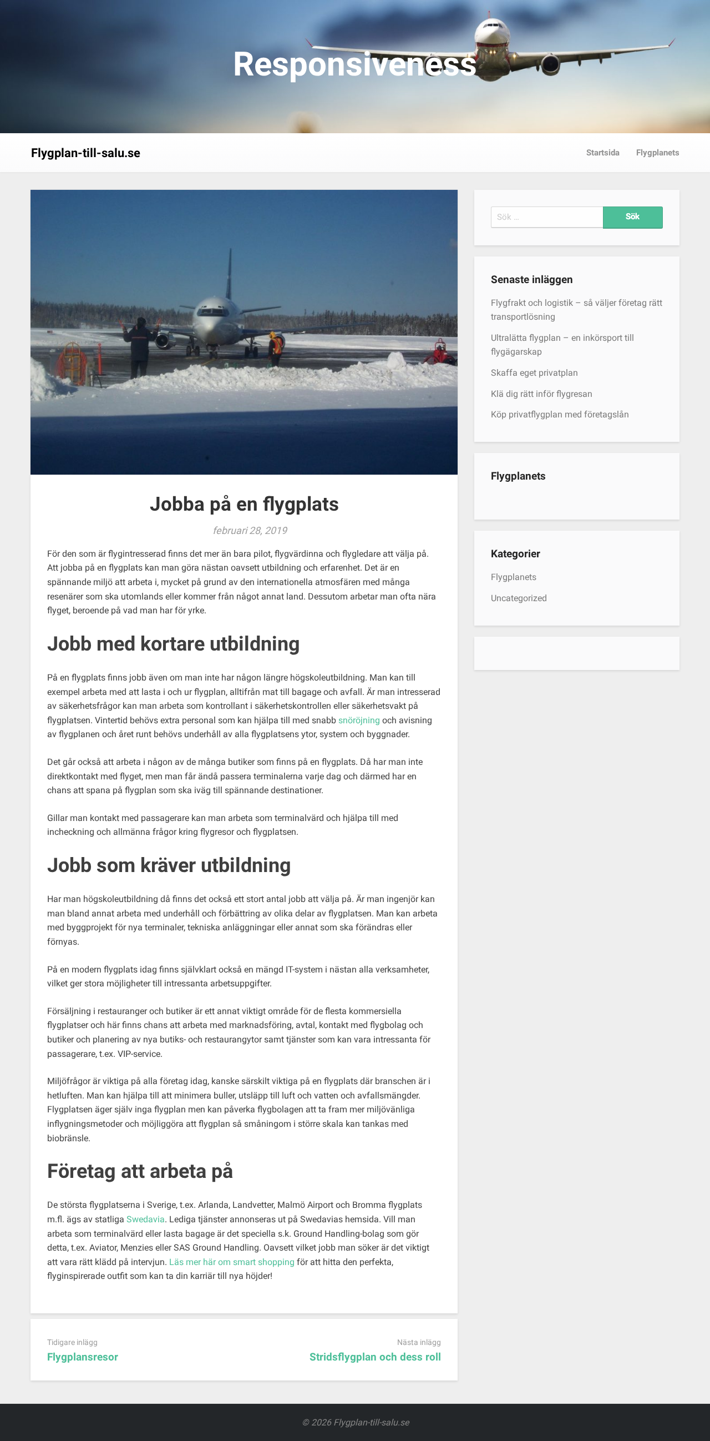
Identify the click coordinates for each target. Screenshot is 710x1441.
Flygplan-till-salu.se (85, 153)
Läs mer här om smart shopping (232, 1262)
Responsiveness (355, 64)
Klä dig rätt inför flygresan (541, 394)
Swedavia (145, 1219)
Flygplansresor (82, 1357)
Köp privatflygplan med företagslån (560, 414)
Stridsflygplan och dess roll (375, 1357)
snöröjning (359, 720)
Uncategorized (519, 598)
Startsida (603, 153)
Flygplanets (657, 153)
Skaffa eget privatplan (534, 372)
